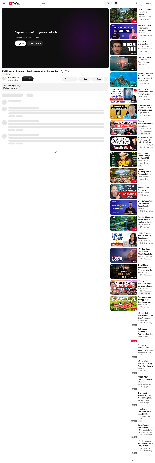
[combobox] (72, 3)
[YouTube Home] (14, 3)
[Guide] (4, 3)
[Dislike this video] (73, 79)
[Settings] (136, 3)
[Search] (108, 3)
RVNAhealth (13, 78)
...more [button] (14, 88)
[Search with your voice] (116, 3)
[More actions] (106, 79)
